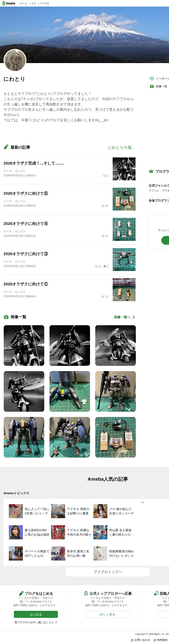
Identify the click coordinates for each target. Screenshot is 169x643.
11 (106, 236)
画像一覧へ (122, 317)
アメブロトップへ (108, 572)
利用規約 (162, 640)
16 (106, 205)
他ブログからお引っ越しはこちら (34, 622)
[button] (36, 614)
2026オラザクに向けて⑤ (26, 193)
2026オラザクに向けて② (26, 284)
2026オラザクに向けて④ (26, 223)
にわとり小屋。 (122, 147)
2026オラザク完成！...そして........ (34, 163)
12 (106, 296)
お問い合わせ (142, 640)
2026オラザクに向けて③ (26, 254)
